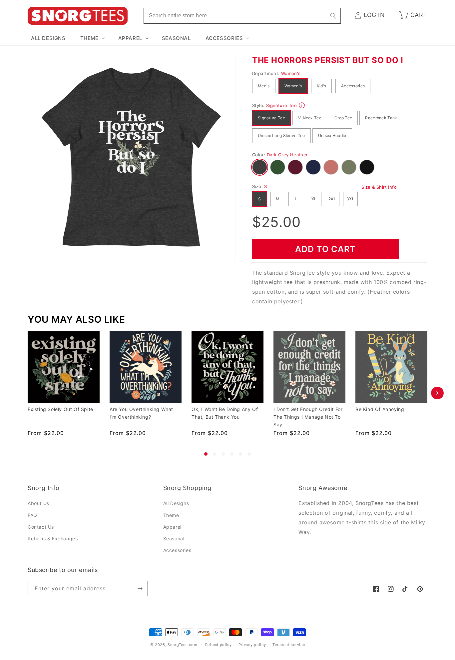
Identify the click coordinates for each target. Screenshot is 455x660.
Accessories (353, 85)
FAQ (32, 515)
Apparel (172, 527)
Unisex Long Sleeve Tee (281, 135)
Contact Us (41, 527)
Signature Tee (271, 117)
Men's (264, 85)
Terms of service (288, 644)
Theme (171, 515)
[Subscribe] (140, 588)
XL (314, 198)
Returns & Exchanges (53, 538)
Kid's (321, 85)
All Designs (176, 503)
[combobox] (242, 15)
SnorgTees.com (182, 644)
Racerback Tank (381, 117)
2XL (332, 198)
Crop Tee (343, 117)
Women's (293, 85)
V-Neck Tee (309, 117)
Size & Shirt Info (379, 187)
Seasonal (174, 538)
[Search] (333, 15)
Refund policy (218, 644)
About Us (38, 503)
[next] (437, 393)
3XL (350, 198)
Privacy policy (252, 644)
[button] (92, 38)
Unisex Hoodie (332, 135)
